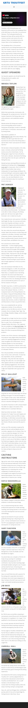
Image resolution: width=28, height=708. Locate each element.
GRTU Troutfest (14, 2)
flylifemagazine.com (6, 136)
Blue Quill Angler (19, 326)
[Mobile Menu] (14, 7)
